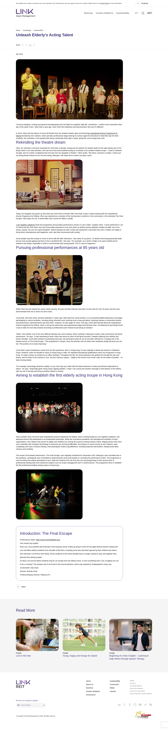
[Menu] (149, 13)
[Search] (143, 12)
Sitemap (132, 680)
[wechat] (149, 704)
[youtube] (139, 704)
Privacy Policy (104, 3)
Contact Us (133, 683)
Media (112, 688)
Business (88, 13)
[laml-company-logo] (25, 13)
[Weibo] (144, 704)
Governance (91, 695)
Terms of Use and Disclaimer (137, 691)
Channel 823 (38, 30)
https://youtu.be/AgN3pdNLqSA (48, 540)
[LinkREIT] (23, 684)
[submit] (44, 705)
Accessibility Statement (136, 686)
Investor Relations (104, 13)
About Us (89, 684)
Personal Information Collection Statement (141, 693)
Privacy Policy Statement (136, 688)
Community (27, 30)
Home (18, 30)
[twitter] (123, 704)
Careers (113, 691)
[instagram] (133, 704)
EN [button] (136, 13)
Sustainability (122, 13)
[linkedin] (119, 704)
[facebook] (128, 704)
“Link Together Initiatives (25, 225)
